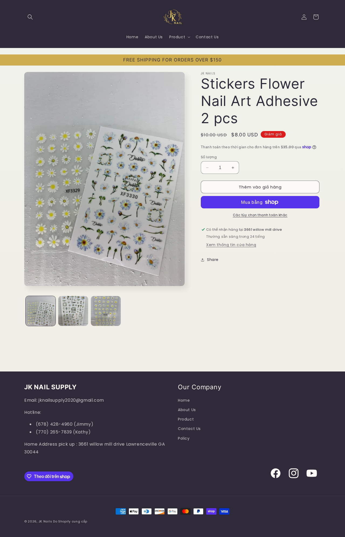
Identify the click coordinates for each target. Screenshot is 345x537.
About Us (187, 409)
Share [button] (213, 259)
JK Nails (45, 521)
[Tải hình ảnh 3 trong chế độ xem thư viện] (106, 311)
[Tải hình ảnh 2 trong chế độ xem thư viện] (73, 311)
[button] (30, 17)
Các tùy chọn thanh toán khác (260, 215)
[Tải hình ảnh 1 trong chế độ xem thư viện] (41, 311)
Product (186, 419)
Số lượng (209, 157)
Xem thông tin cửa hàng (231, 244)
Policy (184, 438)
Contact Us (189, 429)
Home (184, 400)
